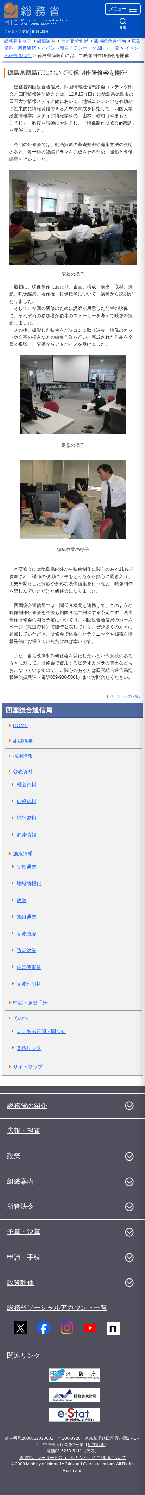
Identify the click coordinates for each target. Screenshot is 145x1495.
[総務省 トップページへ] (36, 14)
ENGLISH (40, 31)
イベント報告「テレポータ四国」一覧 (80, 48)
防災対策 (26, 950)
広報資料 (26, 801)
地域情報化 (29, 883)
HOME (20, 725)
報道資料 (26, 784)
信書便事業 (29, 967)
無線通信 (26, 917)
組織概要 (23, 741)
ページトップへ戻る (126, 696)
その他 (20, 1018)
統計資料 (26, 818)
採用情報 (23, 756)
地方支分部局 (74, 41)
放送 (21, 900)
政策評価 (20, 1282)
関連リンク (23, 1355)
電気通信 (26, 867)
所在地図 (96, 1445)
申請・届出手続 (30, 1003)
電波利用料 (29, 984)
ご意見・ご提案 (16, 31)
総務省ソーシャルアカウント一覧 (57, 1307)
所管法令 (20, 1206)
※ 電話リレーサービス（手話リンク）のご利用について (72, 1458)
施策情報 (23, 853)
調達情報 (26, 835)
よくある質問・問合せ (41, 1031)
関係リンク (29, 1048)
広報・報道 (23, 1130)
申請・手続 (23, 1257)
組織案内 (46, 41)
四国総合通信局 (110, 41)
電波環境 (26, 934)
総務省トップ (17, 41)
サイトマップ (28, 1067)
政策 (13, 1156)
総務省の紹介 (27, 1105)
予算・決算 (23, 1232)
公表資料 (23, 771)
